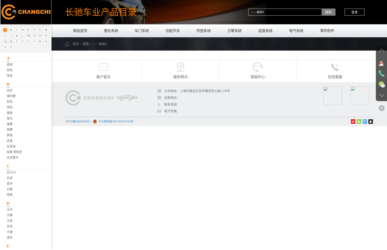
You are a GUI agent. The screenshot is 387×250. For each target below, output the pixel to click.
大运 (10, 220)
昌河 (10, 183)
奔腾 (10, 129)
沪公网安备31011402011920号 (116, 121)
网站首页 (80, 31)
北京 (10, 90)
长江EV (11, 172)
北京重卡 (12, 157)
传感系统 (203, 31)
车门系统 (142, 31)
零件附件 (327, 31)
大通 (10, 231)
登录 (354, 12)
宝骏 (10, 112)
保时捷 (11, 96)
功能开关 (173, 31)
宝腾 (10, 124)
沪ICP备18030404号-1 (78, 121)
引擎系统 (234, 31)
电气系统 (296, 31)
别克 (10, 101)
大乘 (10, 215)
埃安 (10, 75)
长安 (10, 177)
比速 (10, 140)
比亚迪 (11, 146)
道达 (10, 237)
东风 (10, 226)
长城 (10, 189)
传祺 (10, 194)
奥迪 (10, 64)
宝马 (10, 118)
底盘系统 (265, 31)
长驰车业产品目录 (101, 12)
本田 (10, 107)
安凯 (10, 70)
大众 (10, 209)
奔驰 (10, 135)
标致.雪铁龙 (14, 152)
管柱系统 (111, 31)
